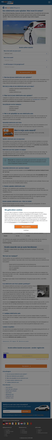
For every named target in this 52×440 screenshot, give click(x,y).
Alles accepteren (26, 226)
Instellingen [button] (26, 230)
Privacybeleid (12, 222)
